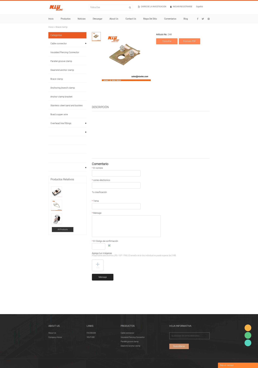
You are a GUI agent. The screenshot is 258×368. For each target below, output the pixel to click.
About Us (52, 333)
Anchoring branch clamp (62, 87)
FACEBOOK (91, 333)
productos (65, 18)
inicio (50, 18)
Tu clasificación (99, 192)
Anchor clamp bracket (61, 96)
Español (199, 7)
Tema (95, 201)
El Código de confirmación (105, 241)
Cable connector (58, 43)
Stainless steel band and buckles (66, 105)
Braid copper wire (59, 114)
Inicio (50, 27)
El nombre (97, 168)
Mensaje (96, 213)
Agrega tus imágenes (134, 254)
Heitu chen (248, 343)
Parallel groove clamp (61, 61)
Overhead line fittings (60, 123)
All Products (63, 229)
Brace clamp (61, 27)
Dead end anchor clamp (62, 70)
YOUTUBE (91, 337)
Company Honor (55, 337)
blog (186, 18)
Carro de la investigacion (153, 7)
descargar (97, 18)
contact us (131, 18)
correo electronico (101, 180)
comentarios (170, 18)
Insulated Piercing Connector (64, 52)
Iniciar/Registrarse (182, 7)
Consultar (166, 41)
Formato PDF (189, 41)
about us (114, 18)
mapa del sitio (150, 18)
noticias (81, 18)
